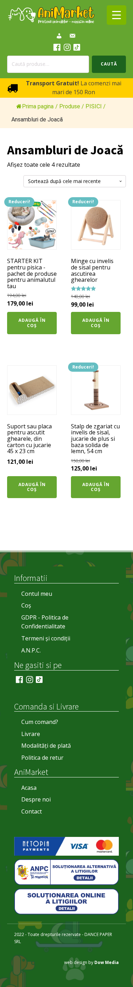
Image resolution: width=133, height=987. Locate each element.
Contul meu (36, 594)
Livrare (30, 734)
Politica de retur (42, 757)
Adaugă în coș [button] (32, 322)
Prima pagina (38, 106)
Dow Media (106, 962)
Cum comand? (39, 722)
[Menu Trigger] (116, 15)
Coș (26, 605)
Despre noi (36, 799)
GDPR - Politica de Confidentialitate (44, 622)
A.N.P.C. (31, 650)
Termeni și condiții (45, 638)
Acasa (29, 788)
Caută (109, 64)
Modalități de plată (46, 745)
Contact (31, 811)
